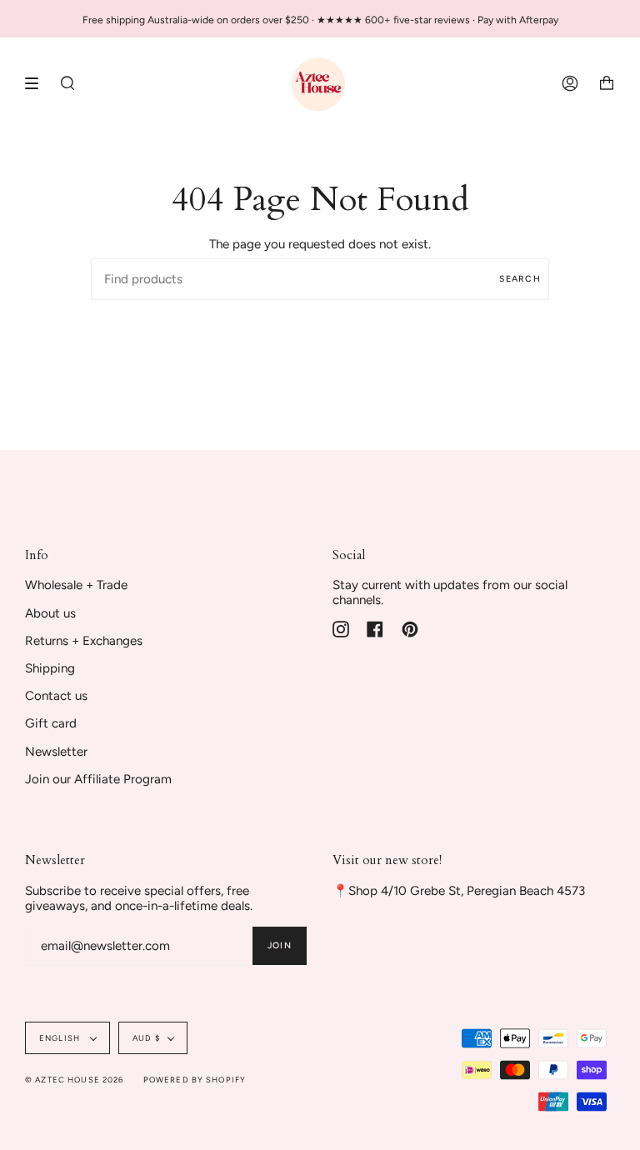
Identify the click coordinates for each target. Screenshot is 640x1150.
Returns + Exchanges (83, 640)
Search (520, 278)
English (60, 1037)
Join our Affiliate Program (98, 779)
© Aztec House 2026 (74, 1079)
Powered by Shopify (195, 1079)
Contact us (56, 695)
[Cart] (606, 83)
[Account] (570, 83)
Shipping (50, 668)
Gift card (51, 723)
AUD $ (146, 1037)
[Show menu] (37, 83)
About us (50, 613)
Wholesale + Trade (76, 585)
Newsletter (56, 751)
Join (280, 945)
